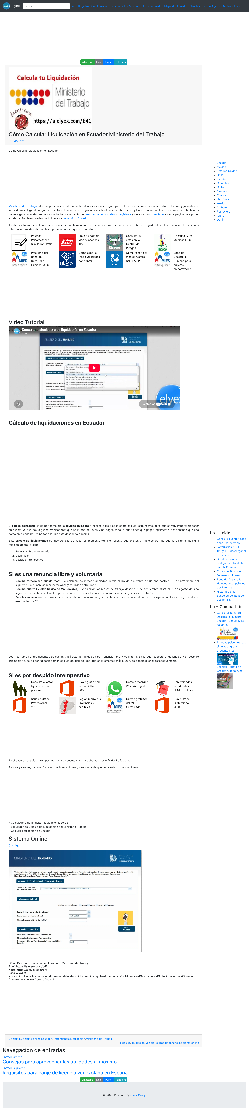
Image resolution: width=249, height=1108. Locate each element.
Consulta (14, 1038)
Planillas (194, 6)
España (221, 179)
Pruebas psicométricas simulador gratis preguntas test (231, 646)
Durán (220, 219)
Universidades (118, 6)
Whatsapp (87, 62)
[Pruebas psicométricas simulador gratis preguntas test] (227, 658)
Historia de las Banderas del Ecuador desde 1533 (231, 595)
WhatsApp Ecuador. (76, 218)
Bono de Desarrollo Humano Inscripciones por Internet (231, 583)
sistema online (190, 1042)
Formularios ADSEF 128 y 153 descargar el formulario (231, 551)
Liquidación (77, 1038)
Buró (74, 6)
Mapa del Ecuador (176, 6)
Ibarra (220, 215)
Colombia (223, 183)
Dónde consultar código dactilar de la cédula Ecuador (230, 563)
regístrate (125, 214)
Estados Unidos (227, 171)
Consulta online (30, 1038)
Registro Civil (86, 6)
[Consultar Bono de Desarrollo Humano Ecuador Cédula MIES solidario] (227, 633)
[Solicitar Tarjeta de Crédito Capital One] (225, 680)
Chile (220, 175)
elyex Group (138, 1095)
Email (99, 62)
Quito (220, 187)
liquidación (138, 1042)
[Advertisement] (101, 35)
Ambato (222, 207)
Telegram (120, 62)
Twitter (108, 62)
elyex (15, 6)
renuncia (174, 1042)
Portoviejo (223, 211)
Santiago (222, 191)
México (221, 167)
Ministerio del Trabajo (23, 206)
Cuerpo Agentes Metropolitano (221, 6)
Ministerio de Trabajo (99, 1038)
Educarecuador (153, 6)
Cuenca (221, 195)
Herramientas (61, 1038)
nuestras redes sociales (100, 214)
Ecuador (102, 6)
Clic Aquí (14, 845)
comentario (156, 214)
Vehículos (135, 6)
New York (223, 199)
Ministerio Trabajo (156, 1042)
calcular (125, 1042)
